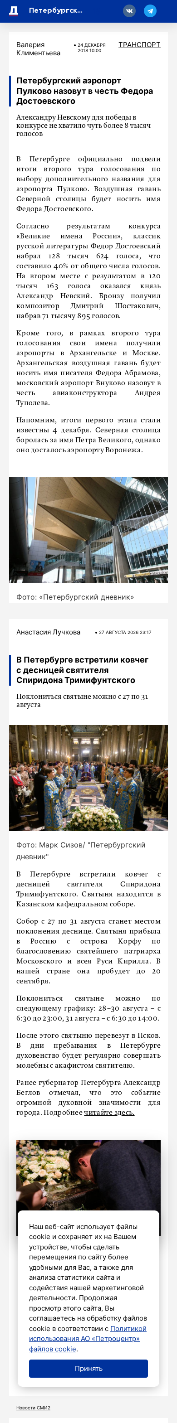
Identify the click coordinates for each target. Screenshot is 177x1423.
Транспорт (139, 44)
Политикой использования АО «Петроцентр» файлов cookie (88, 1338)
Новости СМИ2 (33, 1407)
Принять (89, 1368)
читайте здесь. (109, 1113)
